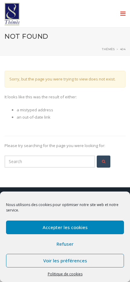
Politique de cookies (65, 274)
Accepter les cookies (65, 227)
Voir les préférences (65, 260)
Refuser (65, 244)
